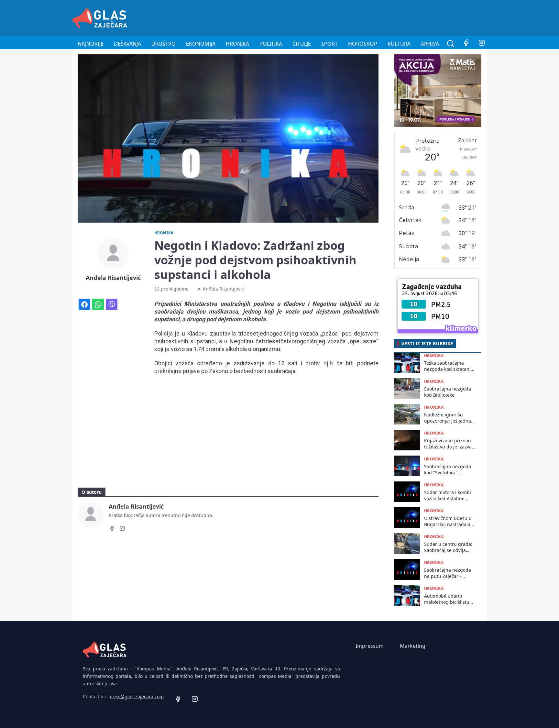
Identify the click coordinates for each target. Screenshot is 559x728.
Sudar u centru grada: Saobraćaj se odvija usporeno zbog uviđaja (449, 547)
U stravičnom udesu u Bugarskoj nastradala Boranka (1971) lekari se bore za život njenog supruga (450, 521)
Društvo (163, 43)
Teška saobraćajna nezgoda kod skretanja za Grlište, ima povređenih (448, 366)
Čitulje (301, 43)
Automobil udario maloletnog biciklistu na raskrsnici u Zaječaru (446, 599)
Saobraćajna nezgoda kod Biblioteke (447, 392)
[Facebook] (466, 43)
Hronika (237, 43)
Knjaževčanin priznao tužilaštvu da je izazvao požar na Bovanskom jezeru (449, 443)
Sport (329, 43)
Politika (270, 43)
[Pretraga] (450, 43)
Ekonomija (200, 43)
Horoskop (362, 43)
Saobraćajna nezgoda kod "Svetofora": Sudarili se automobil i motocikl (448, 469)
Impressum (370, 645)
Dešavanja (127, 43)
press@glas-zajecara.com (136, 696)
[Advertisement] (369, 17)
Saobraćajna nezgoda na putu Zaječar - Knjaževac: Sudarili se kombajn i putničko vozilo (447, 573)
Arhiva (430, 43)
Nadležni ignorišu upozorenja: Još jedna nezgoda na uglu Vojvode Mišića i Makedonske (447, 418)
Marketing (412, 645)
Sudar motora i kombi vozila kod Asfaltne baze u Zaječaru (447, 495)
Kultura (399, 43)
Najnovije (91, 43)
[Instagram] (481, 43)
